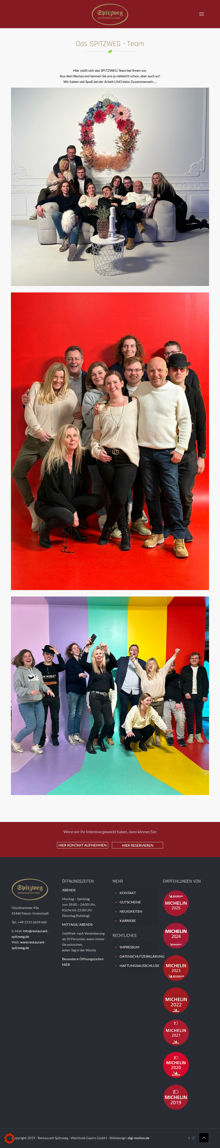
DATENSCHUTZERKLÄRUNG (138, 956)
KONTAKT (128, 893)
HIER (66, 964)
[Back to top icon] (203, 1137)
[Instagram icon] (193, 1138)
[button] (9, 1138)
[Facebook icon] (189, 1138)
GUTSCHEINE (130, 902)
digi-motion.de (138, 1138)
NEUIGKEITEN (131, 911)
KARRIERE (128, 920)
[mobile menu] (201, 14)
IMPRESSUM (129, 947)
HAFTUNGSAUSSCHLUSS (138, 965)
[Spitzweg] (110, 14)
